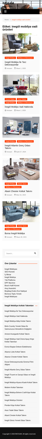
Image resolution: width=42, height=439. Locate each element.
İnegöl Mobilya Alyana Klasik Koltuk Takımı (21, 382)
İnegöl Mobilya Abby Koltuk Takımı (18, 321)
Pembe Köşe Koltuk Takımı (15, 405)
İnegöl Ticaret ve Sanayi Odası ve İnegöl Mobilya (20, 376)
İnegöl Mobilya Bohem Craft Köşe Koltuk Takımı (20, 394)
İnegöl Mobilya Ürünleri (13, 400)
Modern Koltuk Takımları (14, 387)
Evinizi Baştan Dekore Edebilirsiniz (18, 347)
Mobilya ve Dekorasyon (25, 58)
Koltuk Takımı (22, 184)
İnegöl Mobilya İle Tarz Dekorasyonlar (19, 311)
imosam (9, 68)
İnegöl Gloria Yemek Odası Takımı (17, 420)
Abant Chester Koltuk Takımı (18, 191)
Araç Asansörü (10, 288)
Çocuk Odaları (10, 99)
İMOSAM (8, 3)
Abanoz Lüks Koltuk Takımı (15, 352)
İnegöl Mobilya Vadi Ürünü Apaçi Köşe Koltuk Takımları (19, 340)
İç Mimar (8, 274)
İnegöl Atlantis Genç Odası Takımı (17, 370)
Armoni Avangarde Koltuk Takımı (17, 334)
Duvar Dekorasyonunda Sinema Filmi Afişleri (19, 363)
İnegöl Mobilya (10, 58)
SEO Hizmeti (10, 272)
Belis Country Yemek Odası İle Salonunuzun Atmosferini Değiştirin (18, 327)
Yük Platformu (10, 280)
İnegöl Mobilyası (11, 269)
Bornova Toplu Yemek (13, 294)
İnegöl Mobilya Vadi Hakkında (19, 107)
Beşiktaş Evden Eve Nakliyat (16, 291)
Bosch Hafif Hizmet (12, 285)
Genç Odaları (22, 99)
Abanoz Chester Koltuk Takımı (16, 357)
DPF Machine (10, 283)
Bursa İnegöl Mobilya (15, 233)
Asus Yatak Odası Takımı (14, 410)
